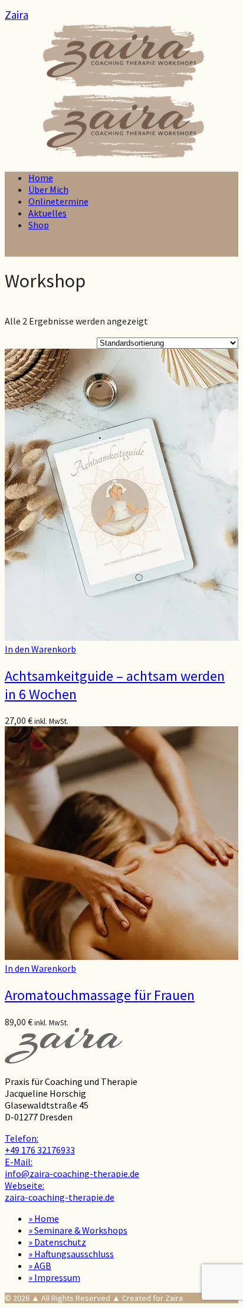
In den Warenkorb (40, 649)
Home (40, 177)
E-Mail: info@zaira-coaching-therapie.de (72, 1167)
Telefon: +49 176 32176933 (40, 1144)
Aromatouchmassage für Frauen (100, 995)
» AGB (39, 1265)
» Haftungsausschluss (71, 1254)
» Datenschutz (57, 1242)
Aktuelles (47, 213)
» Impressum (54, 1277)
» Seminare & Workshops (77, 1230)
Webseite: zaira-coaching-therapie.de (59, 1191)
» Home (43, 1218)
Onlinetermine (58, 201)
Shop (38, 225)
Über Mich (48, 189)
